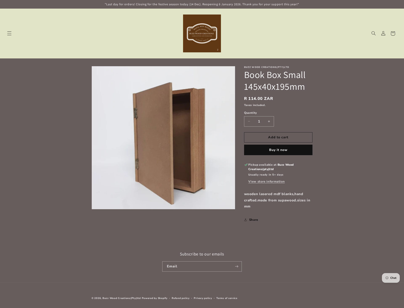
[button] (9, 33)
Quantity (250, 113)
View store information (266, 181)
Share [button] (253, 219)
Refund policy (181, 298)
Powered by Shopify (154, 298)
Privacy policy (203, 298)
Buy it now (278, 149)
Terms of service (226, 298)
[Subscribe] (237, 266)
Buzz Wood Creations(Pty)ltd (121, 298)
